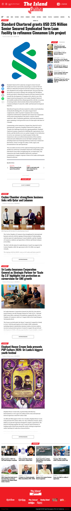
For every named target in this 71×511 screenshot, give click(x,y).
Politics (50, 17)
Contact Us (35, 20)
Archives (62, 17)
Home (8, 17)
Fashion (44, 17)
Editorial (39, 17)
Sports (22, 17)
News (12, 17)
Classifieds (56, 17)
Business (28, 17)
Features (17, 17)
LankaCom (66, 509)
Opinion (33, 17)
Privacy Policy (4, 509)
